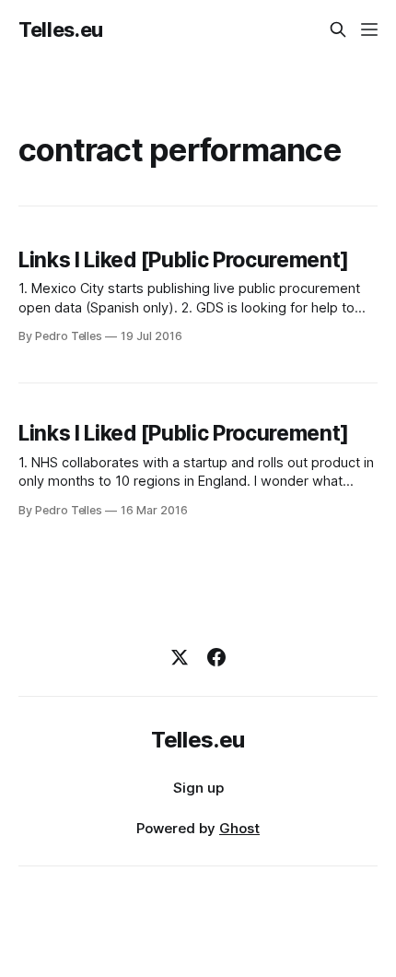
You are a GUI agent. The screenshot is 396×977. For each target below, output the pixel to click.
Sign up (198, 787)
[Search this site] (338, 29)
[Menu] (369, 29)
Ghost (239, 828)
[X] (179, 657)
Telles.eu (60, 29)
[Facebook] (216, 657)
